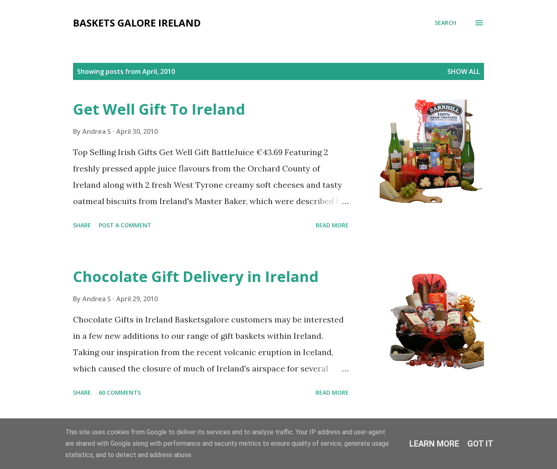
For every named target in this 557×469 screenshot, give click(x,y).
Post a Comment (125, 225)
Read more (332, 225)
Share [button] (82, 225)
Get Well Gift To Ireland (159, 109)
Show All (463, 71)
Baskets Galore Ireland (137, 22)
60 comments (120, 392)
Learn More (434, 444)
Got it (480, 444)
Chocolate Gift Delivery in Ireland (195, 277)
